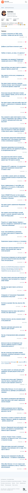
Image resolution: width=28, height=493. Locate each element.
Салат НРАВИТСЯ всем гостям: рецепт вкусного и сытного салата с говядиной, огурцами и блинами (13, 196)
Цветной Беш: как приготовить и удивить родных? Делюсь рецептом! (13, 68)
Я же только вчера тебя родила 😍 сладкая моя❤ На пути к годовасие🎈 (14, 362)
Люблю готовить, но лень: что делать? (13, 53)
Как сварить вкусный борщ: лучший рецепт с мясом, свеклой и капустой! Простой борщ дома (12, 214)
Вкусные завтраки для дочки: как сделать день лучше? (11, 327)
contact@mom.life (9, 489)
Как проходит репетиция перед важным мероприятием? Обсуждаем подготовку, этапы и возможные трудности (13, 139)
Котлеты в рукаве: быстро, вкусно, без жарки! (13, 303)
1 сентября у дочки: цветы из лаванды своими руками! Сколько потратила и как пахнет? (13, 177)
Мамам (2, 485)
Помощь (24, 481)
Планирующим (8, 485)
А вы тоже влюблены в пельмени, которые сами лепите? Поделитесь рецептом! (12, 233)
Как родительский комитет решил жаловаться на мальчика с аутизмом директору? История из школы (12, 158)
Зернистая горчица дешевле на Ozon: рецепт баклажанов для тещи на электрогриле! (12, 249)
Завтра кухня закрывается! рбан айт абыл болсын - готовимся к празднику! (13, 456)
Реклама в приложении (6, 483)
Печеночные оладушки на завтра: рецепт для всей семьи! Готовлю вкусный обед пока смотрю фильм (14, 258)
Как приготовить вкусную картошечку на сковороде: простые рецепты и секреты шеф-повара (13, 279)
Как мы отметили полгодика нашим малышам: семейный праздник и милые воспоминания (13, 354)
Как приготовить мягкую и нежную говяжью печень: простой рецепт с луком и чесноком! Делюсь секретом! (14, 85)
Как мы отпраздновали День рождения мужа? (13, 335)
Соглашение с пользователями (7, 479)
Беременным (23, 483)
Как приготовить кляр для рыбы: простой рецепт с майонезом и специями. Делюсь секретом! (13, 104)
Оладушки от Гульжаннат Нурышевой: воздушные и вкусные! (12, 295)
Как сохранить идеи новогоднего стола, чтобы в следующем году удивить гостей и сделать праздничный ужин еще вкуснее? (14, 119)
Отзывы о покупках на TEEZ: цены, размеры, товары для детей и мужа (12, 34)
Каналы (13, 483)
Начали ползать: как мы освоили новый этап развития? (13, 319)
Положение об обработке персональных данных (11, 481)
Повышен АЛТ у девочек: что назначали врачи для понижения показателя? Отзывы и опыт (13, 168)
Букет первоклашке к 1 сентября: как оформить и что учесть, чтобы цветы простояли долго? (12, 187)
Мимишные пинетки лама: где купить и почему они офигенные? (13, 311)
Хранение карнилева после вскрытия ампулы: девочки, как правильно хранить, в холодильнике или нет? (14, 148)
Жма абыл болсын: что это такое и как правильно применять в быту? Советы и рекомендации (13, 465)
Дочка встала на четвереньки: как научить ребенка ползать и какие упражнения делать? (11, 344)
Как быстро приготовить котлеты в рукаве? (12, 287)
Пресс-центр (15, 485)
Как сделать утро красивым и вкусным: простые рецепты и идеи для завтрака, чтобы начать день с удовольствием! (13, 129)
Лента (2, 7)
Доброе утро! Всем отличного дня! (11, 46)
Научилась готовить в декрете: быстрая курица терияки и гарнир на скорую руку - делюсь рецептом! (13, 419)
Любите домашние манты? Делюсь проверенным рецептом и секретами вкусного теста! (12, 409)
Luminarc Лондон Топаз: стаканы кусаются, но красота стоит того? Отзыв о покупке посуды (13, 438)
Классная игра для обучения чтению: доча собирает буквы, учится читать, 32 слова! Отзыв (13, 94)
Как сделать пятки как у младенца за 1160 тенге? (12, 76)
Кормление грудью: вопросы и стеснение (13, 241)
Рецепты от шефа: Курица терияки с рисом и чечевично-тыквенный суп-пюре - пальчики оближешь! (13, 223)
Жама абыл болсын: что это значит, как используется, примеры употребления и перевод (13, 390)
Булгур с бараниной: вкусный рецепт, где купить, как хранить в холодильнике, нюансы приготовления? (14, 428)
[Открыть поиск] (26, 2)
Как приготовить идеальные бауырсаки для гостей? (13, 205)
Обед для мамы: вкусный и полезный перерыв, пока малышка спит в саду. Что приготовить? (13, 448)
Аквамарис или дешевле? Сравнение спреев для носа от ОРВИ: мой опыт (12, 60)
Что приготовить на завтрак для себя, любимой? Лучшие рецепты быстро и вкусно (13, 371)
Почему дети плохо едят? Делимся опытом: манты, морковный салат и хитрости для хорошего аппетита (12, 381)
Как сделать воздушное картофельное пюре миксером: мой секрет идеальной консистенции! (13, 400)
